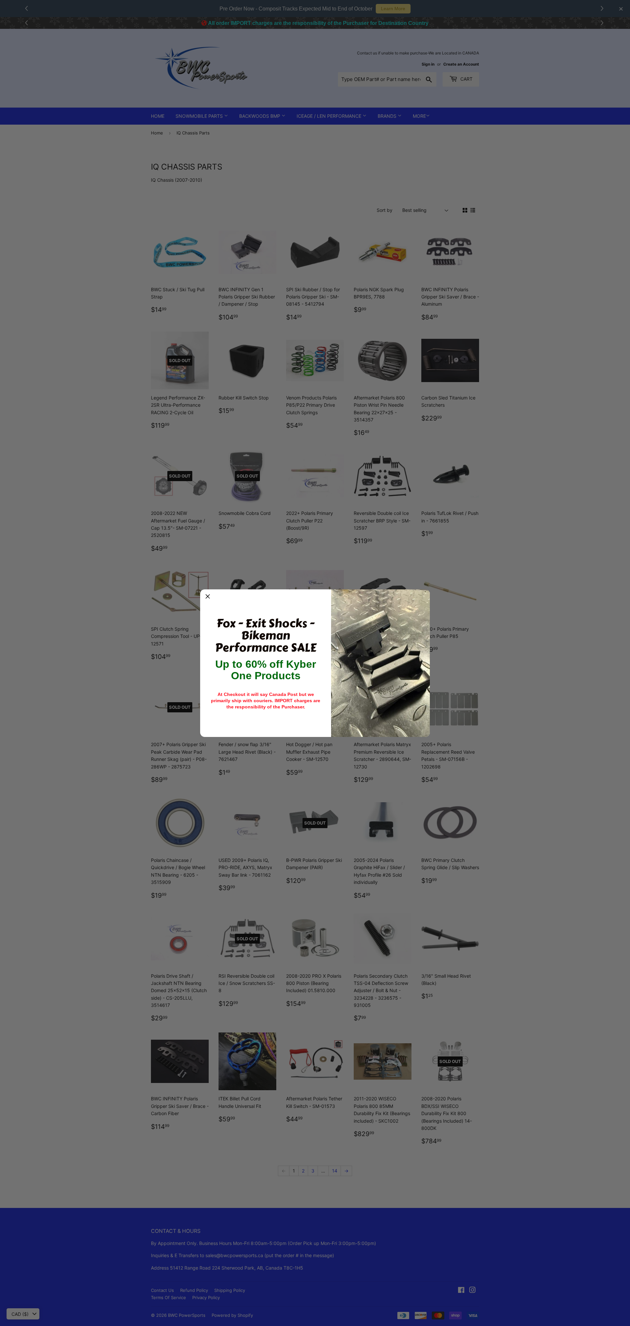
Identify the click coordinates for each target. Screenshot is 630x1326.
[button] (207, 597)
